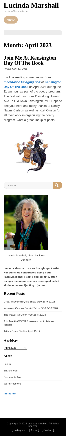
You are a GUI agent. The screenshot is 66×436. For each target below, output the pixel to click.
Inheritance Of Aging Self (22, 82)
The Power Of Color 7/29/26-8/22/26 (25, 314)
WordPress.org (12, 383)
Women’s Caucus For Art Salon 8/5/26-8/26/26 (31, 308)
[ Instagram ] (19, 430)
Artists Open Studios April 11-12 (22, 331)
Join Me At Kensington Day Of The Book (30, 60)
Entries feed (11, 370)
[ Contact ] (48, 430)
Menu (11, 19)
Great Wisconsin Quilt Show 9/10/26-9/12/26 (29, 301)
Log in (7, 363)
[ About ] (34, 430)
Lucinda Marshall (31, 5)
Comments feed (13, 377)
